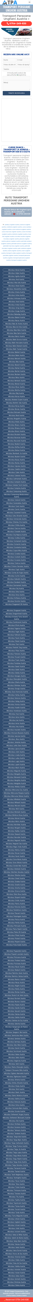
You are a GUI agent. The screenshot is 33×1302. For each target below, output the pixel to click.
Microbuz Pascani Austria (16, 913)
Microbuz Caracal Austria (16, 500)
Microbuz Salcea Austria (16, 1014)
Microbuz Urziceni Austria (16, 1231)
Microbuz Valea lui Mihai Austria (16, 1235)
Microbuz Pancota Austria (16, 907)
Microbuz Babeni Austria (16, 317)
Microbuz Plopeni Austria (16, 942)
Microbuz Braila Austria (16, 422)
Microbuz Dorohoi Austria (16, 601)
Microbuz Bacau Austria (16, 320)
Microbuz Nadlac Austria (16, 831)
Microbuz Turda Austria (16, 1212)
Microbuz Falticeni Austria (17, 635)
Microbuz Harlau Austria (16, 695)
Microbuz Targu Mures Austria (16, 1155)
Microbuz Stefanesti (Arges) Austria (16, 1114)
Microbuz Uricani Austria (16, 1225)
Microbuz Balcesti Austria (16, 358)
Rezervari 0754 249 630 (17, 1299)
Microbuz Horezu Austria (16, 704)
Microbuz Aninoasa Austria (16, 298)
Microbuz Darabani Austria (16, 582)
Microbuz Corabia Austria (16, 554)
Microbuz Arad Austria (16, 301)
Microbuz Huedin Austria (16, 707)
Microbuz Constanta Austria (16, 547)
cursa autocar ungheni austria (21, 229)
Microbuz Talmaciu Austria (16, 1130)
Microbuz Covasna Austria (16, 560)
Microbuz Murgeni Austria (16, 828)
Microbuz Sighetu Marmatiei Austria (16, 1073)
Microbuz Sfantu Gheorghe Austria (16, 1067)
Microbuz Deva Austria (16, 595)
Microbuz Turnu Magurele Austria (16, 1216)
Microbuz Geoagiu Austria (17, 676)
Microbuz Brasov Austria (16, 425)
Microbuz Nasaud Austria (16, 834)
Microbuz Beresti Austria (16, 384)
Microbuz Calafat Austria (16, 469)
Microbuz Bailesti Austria (16, 352)
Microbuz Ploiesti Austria (16, 938)
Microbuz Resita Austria (16, 989)
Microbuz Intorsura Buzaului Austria (16, 733)
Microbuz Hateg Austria (16, 701)
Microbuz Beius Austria (16, 377)
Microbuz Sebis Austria (17, 1057)
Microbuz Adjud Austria (16, 273)
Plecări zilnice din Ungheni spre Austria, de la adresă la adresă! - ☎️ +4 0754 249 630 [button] (17, 211)
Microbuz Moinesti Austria (16, 812)
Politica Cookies (11, 1295)
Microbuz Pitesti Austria (16, 935)
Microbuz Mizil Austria (16, 809)
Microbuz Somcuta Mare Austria (16, 1108)
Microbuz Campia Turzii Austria (16, 485)
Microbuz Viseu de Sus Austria (16, 1263)
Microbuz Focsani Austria (16, 657)
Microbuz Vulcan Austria (16, 1273)
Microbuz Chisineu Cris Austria (16, 522)
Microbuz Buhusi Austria (16, 450)
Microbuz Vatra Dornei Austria (16, 1250)
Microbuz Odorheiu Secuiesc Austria (16, 872)
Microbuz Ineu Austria (16, 726)
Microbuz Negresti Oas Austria (16, 843)
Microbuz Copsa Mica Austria (16, 550)
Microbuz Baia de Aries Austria (16, 327)
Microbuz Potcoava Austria (16, 957)
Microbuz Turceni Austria (16, 1209)
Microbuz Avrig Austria (16, 308)
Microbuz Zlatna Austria (16, 1285)
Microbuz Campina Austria (16, 488)
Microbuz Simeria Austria (16, 1080)
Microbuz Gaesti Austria (16, 666)
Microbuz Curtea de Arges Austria (16, 573)
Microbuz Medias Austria (16, 787)
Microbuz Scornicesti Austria (16, 1051)
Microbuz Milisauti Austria (16, 802)
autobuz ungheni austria (12, 224)
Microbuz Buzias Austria (16, 463)
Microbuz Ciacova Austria (16, 528)
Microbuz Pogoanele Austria (16, 951)
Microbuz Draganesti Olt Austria (16, 604)
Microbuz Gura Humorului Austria (16, 692)
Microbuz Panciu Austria (16, 904)
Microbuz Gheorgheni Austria (16, 679)
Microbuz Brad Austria (16, 415)
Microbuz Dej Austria (16, 588)
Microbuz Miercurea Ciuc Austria (16, 790)
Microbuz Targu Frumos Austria (16, 1146)
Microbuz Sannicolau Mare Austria (16, 1035)
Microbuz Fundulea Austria (16, 663)
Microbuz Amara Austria (16, 292)
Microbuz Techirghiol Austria (16, 1178)
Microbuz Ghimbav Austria (16, 685)
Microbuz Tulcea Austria (16, 1206)
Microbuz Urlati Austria (17, 1228)
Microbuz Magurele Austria (16, 771)
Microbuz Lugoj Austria (16, 761)
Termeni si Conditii (22, 1295)
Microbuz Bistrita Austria (16, 390)
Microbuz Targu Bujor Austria (16, 1140)
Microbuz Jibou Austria (16, 739)
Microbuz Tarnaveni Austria (16, 1168)
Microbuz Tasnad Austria (16, 1171)
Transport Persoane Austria (17, 1291)
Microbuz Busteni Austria (16, 456)
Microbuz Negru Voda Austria (16, 847)
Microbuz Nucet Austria (16, 856)
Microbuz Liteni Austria (17, 752)
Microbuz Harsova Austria (17, 698)
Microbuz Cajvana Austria (16, 466)
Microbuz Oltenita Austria (16, 875)
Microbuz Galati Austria (16, 669)
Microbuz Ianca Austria (16, 717)
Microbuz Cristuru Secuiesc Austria (16, 566)
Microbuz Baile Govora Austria (16, 339)
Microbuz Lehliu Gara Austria (17, 745)
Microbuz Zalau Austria (17, 1276)
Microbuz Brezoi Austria (16, 431)
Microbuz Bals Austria (16, 362)
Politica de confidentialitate (22, 1293)
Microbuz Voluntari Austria (16, 1269)
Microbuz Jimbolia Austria (16, 742)
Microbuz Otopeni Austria (16, 897)
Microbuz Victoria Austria (16, 1257)
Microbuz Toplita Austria (16, 1200)
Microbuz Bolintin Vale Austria (16, 403)
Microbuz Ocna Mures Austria (16, 859)
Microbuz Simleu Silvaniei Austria (16, 1083)
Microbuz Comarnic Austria (16, 544)
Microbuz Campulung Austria (16, 491)
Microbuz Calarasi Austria (16, 475)
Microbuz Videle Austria (16, 1260)
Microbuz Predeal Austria (16, 960)
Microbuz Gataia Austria (16, 673)
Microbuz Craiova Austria (16, 563)
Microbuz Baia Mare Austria (16, 330)
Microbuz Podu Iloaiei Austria (16, 945)
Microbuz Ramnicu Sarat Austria (16, 973)
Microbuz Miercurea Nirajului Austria (16, 793)
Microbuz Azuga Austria (16, 311)
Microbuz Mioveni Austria (16, 806)
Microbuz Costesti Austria (17, 557)
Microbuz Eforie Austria (16, 625)
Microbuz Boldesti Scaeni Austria (16, 400)
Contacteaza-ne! (19, 48)
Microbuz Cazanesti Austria (16, 512)
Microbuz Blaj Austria (16, 393)
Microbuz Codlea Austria (16, 538)
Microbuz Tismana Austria (17, 1193)
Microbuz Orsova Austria (16, 891)
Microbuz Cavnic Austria (16, 509)
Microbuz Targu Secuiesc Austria (16, 1165)
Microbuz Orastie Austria (16, 885)
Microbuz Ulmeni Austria (16, 1219)
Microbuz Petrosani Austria (16, 926)
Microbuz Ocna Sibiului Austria (16, 862)
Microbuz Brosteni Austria (16, 434)
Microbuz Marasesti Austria (16, 777)
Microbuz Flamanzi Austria (16, 654)
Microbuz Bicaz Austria (17, 387)
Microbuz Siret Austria (16, 1089)
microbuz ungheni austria (11, 239)
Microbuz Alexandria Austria (16, 289)
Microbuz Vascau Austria (16, 1244)
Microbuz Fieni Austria (16, 644)
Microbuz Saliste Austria (16, 1017)
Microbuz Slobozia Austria (16, 1102)
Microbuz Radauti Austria (16, 970)
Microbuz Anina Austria (16, 295)
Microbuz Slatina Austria (16, 1099)
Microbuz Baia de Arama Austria (16, 324)
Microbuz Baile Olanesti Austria (16, 346)
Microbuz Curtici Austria (16, 576)
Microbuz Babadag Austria (16, 314)
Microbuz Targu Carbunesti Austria (16, 1143)
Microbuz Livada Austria (16, 755)
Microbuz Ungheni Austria (16, 1222)
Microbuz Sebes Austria (16, 1054)
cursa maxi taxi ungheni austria (11, 231)
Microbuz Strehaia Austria (16, 1124)
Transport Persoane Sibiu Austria (16, 1070)
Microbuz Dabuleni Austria (16, 579)
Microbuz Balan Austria (17, 355)
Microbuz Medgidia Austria (16, 783)
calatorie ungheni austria (14, 227)
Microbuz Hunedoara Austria (16, 711)
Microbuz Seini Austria (16, 1064)
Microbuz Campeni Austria (16, 482)
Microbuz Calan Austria (16, 472)
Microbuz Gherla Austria (16, 682)
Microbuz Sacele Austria (16, 1008)
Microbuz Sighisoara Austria (16, 1076)
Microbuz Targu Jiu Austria (16, 1149)
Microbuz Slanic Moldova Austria (16, 1095)
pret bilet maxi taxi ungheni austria (13, 246)
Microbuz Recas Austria (16, 982)
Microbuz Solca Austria (16, 1105)
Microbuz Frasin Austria (16, 660)
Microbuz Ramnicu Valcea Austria (16, 976)
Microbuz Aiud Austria (16, 279)
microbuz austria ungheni (23, 236)
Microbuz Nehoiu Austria (16, 850)
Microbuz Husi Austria (16, 714)
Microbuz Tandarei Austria (16, 1133)
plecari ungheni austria (13, 241)
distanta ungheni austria (19, 234)
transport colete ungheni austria (16, 253)
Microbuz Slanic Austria (16, 1092)
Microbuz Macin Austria (16, 768)
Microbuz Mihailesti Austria (16, 799)
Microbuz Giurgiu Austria (16, 688)
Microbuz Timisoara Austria (16, 1190)
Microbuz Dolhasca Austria (16, 598)
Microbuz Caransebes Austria (16, 503)
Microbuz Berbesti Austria (16, 381)
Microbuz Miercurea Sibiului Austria (16, 796)
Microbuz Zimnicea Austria (16, 1282)
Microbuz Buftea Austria (16, 447)
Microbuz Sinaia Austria (16, 1086)
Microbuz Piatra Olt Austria (16, 932)
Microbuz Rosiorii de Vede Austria (16, 995)
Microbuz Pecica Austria (16, 919)
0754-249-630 (17, 23)
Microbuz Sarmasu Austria (16, 1042)
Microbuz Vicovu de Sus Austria (16, 1254)
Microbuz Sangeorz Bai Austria (16, 1032)
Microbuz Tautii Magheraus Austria (16, 1174)
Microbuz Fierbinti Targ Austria (16, 647)
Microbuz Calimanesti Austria (16, 479)
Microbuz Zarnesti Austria (16, 1279)
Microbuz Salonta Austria (16, 1024)
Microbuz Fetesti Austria (16, 641)
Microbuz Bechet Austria (16, 371)
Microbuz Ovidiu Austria (16, 900)
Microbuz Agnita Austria (16, 276)
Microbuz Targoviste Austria (16, 1137)
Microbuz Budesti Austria (16, 444)
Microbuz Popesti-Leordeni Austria (16, 954)
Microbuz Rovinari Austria (16, 998)
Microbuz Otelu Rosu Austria (16, 894)
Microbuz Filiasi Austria (16, 651)
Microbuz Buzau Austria (16, 460)
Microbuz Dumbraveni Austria (16, 622)
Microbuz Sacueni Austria (16, 1011)
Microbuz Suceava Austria (16, 1127)
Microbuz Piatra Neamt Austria (16, 929)
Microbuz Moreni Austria (16, 818)
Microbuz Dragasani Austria (16, 610)
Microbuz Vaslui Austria (16, 1247)
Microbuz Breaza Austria (16, 428)
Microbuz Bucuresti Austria (16, 441)
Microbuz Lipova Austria (16, 749)
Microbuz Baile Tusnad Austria (16, 349)
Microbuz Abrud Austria (16, 270)
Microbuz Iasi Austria (16, 720)
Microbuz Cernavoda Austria (16, 519)
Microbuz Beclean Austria (16, 374)
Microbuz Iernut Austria (16, 723)
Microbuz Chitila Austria (16, 525)
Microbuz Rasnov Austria (16, 979)
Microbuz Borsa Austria (16, 406)
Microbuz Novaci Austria (16, 853)
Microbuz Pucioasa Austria (16, 963)
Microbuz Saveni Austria (16, 1048)
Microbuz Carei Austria (16, 506)
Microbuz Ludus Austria (16, 758)
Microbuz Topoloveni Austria (16, 1203)
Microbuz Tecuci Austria (16, 1181)
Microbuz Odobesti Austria (16, 869)
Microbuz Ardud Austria (16, 305)
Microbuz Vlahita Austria (16, 1266)
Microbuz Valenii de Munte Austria (16, 1238)
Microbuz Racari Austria (16, 967)
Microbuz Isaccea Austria (16, 736)
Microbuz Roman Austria (16, 992)
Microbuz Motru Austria (16, 821)
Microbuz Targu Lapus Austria (16, 1152)
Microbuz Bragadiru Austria (16, 418)
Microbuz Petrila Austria (16, 923)
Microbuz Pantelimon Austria (16, 910)
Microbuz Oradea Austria (16, 881)
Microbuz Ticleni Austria (16, 1187)
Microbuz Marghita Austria (16, 780)
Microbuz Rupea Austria (16, 1005)
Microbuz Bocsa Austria (16, 396)
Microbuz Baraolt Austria (16, 365)
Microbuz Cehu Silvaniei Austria (16, 516)
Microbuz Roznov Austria (16, 1001)
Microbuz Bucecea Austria (16, 437)
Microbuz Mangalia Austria (16, 774)
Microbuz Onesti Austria (16, 878)
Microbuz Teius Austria (16, 1184)
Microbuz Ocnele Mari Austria (16, 866)
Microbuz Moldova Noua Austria (16, 815)
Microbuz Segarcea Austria (16, 1061)
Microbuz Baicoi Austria (16, 336)
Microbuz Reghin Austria (16, 986)
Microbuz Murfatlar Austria (16, 824)
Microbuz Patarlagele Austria (17, 916)
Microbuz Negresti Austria (16, 840)
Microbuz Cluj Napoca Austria (16, 535)
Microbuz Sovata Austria (16, 1111)
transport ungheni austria (19, 260)
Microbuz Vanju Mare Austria (16, 1241)
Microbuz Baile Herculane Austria (16, 343)
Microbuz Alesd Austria (16, 286)
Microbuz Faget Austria (16, 632)
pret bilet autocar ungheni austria (21, 243)
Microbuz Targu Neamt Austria (16, 1159)
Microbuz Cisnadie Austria (16, 531)
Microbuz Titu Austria (16, 1197)
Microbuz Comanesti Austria (16, 541)
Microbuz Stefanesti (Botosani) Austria (16, 1118)
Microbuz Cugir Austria (17, 569)
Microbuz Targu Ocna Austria (16, 1162)
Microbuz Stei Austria (16, 1121)
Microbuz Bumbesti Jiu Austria (16, 453)
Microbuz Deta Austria (16, 592)
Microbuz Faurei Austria (16, 638)
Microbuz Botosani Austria (16, 412)
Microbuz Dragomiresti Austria (16, 613)
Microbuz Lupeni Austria (16, 764)
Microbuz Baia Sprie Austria (16, 333)
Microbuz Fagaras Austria (16, 628)
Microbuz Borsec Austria (16, 409)
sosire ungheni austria (14, 250)
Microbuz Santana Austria (16, 1038)
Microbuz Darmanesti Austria (16, 585)
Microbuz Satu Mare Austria (16, 1045)
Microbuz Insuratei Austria (16, 730)
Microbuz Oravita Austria (16, 888)
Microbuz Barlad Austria (16, 368)
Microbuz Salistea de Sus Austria (16, 1020)
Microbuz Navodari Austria (16, 837)
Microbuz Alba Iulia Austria (16, 282)
